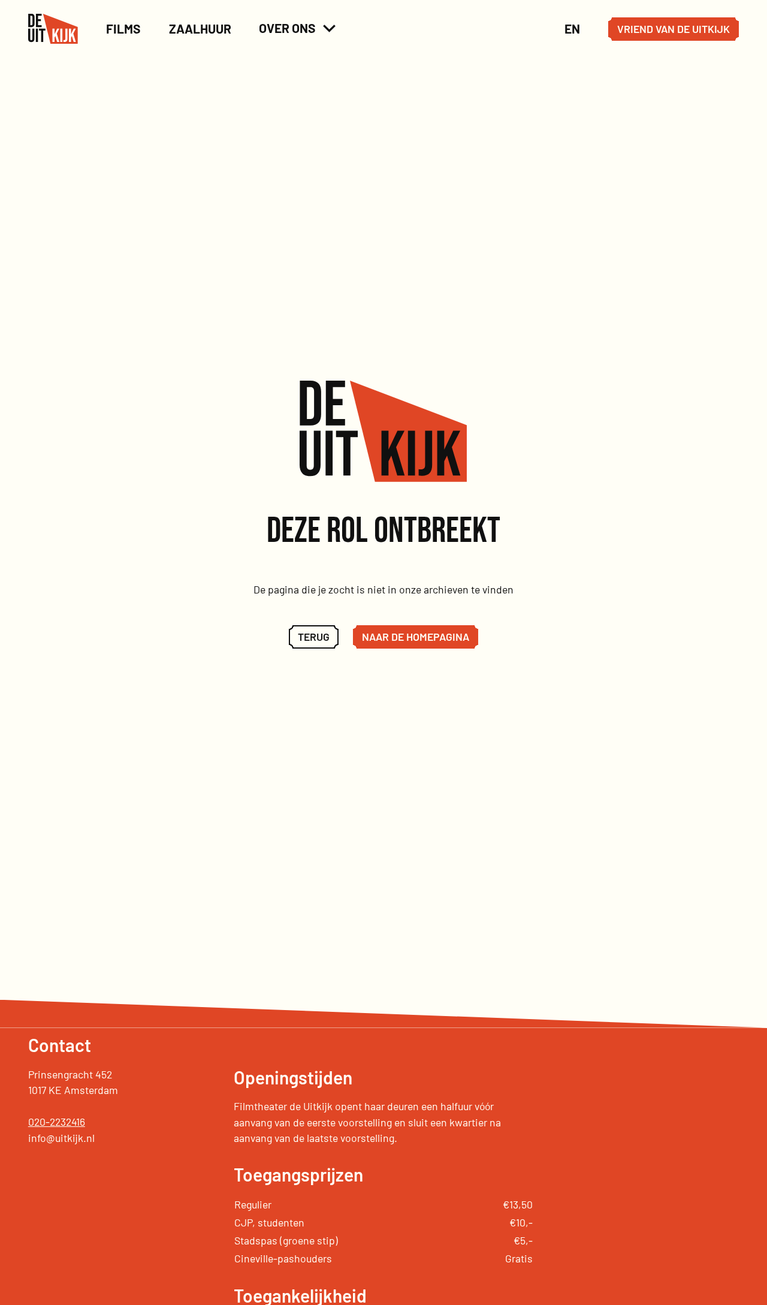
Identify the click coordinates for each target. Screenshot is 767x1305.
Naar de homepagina (415, 636)
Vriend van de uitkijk (673, 28)
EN (572, 28)
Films (123, 28)
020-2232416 (56, 1121)
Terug (314, 636)
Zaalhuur (200, 28)
